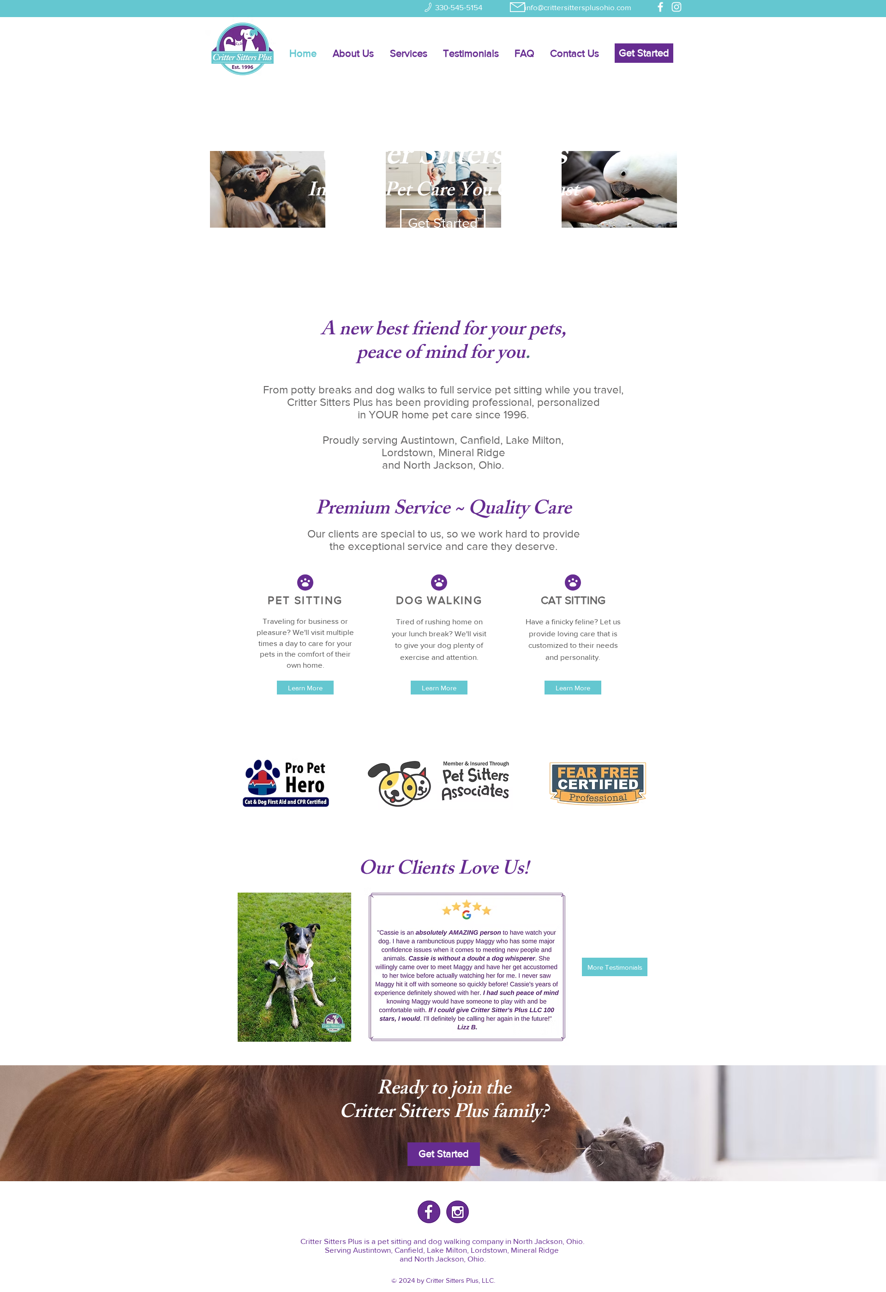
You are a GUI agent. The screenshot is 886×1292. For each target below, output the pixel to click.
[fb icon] (429, 1212)
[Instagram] (676, 6)
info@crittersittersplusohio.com (578, 7)
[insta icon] (457, 1212)
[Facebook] (660, 6)
